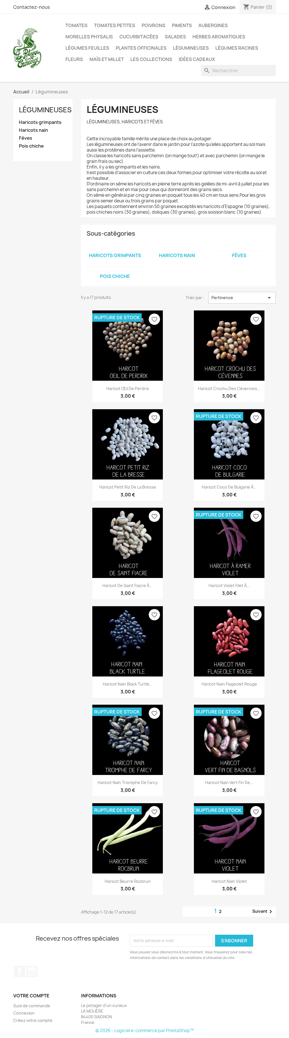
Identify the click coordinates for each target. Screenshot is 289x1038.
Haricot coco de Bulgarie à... (229, 487)
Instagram (32, 971)
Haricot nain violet (229, 881)
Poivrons (153, 25)
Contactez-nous (31, 7)
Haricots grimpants (40, 122)
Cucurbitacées (138, 37)
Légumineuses (191, 48)
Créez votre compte (32, 1020)
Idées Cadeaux (197, 59)
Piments (182, 25)
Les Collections (151, 59)
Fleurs (74, 59)
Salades (175, 37)
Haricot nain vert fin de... (229, 782)
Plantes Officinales (141, 48)
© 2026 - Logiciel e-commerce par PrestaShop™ (144, 1030)
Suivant (263, 911)
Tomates (76, 25)
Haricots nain (33, 130)
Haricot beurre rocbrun (128, 881)
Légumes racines (236, 48)
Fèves (25, 138)
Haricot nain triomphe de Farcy (128, 782)
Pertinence (242, 297)
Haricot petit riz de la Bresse (127, 487)
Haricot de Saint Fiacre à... (127, 585)
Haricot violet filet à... (229, 585)
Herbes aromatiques (218, 37)
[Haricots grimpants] (115, 248)
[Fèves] (239, 248)
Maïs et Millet (106, 59)
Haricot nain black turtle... (128, 684)
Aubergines (213, 25)
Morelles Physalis (89, 37)
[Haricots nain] (177, 248)
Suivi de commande (31, 1005)
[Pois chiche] (115, 269)
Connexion (24, 1013)
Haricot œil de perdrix (127, 388)
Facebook (19, 971)
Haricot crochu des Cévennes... (229, 388)
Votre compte (31, 996)
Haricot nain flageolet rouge (229, 684)
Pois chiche (31, 146)
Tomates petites (114, 25)
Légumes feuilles (87, 48)
